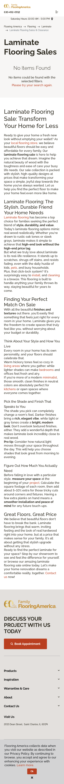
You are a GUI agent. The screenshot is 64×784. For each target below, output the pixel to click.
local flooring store (24, 143)
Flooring (31, 26)
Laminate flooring (16, 217)
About (8, 697)
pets (14, 267)
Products (10, 671)
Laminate (46, 26)
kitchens (10, 389)
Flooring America (13, 26)
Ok (32, 771)
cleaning (54, 275)
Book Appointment (27, 644)
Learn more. (25, 765)
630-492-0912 (12, 12)
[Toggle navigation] (56, 12)
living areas (12, 366)
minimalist (50, 377)
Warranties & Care (16, 688)
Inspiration (11, 679)
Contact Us (11, 706)
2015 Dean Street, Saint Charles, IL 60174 (26, 724)
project (34, 482)
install (36, 275)
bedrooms (46, 370)
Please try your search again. (32, 85)
